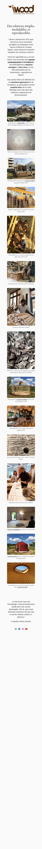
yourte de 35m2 (22, 399)
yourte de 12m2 (22, 587)
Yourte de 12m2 (12, 556)
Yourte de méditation (13, 529)
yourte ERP (21, 123)
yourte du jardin (30, 181)
